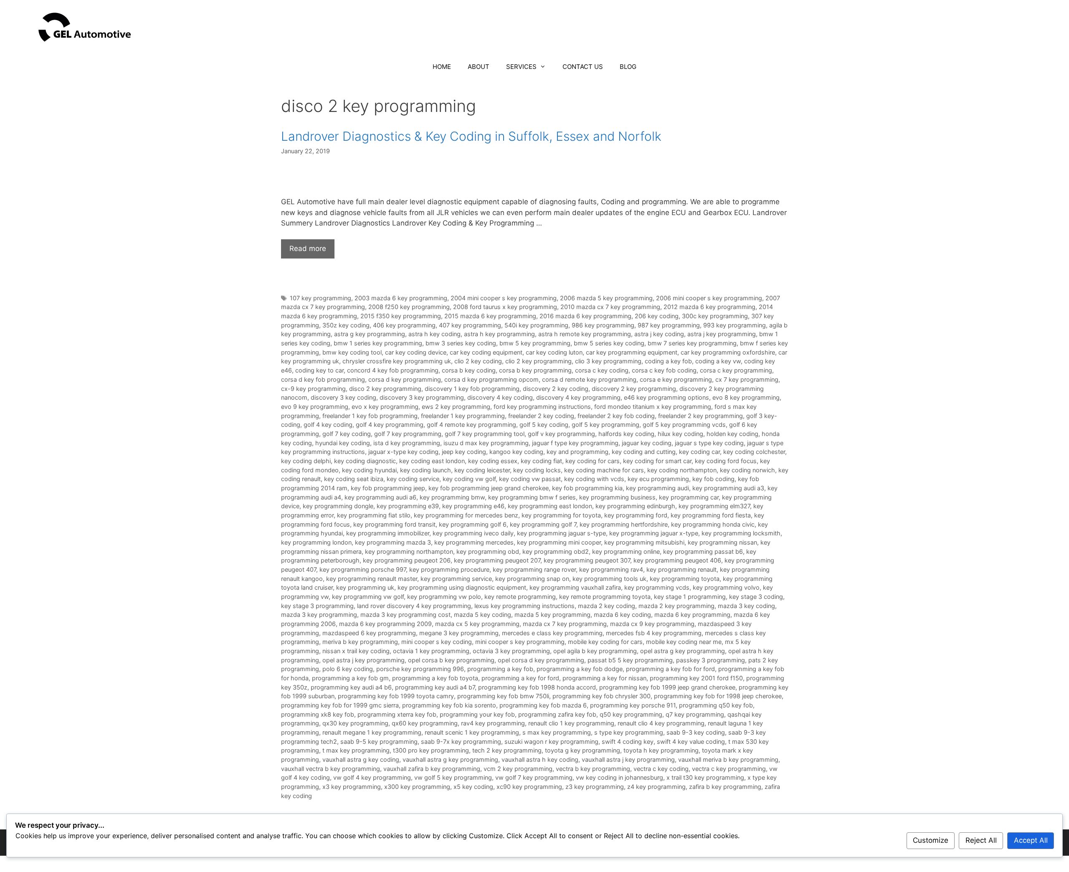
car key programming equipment (631, 352)
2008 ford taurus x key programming (505, 306)
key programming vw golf (368, 596)
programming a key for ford (520, 678)
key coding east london (432, 460)
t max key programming (356, 750)
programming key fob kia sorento (449, 705)
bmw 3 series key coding (461, 343)
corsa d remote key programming (589, 379)
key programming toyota (684, 578)
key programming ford (635, 515)
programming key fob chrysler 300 (601, 696)
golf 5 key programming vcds (684, 424)
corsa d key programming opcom (491, 379)
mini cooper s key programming (520, 641)
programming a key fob (500, 668)
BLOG (628, 67)
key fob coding (713, 478)
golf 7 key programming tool (484, 433)
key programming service (456, 578)
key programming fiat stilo (373, 515)
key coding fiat (541, 460)
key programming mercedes (474, 542)
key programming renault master (371, 578)
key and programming (577, 451)
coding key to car (319, 370)
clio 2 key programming (538, 361)
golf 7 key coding (346, 433)
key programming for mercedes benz (466, 515)
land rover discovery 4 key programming (414, 605)
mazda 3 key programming (319, 614)
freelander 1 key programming (463, 415)
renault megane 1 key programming (371, 732)
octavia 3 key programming (511, 650)
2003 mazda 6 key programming (401, 298)
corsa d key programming (404, 379)
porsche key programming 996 (420, 668)
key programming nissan (722, 542)
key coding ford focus (726, 460)
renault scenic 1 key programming (472, 732)
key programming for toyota (561, 515)
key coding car (699, 451)
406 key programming (404, 325)
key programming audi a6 (380, 497)
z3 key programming (594, 786)
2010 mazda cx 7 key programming (610, 306)
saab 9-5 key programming (379, 741)
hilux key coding (680, 433)
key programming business (617, 497)
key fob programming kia (587, 488)
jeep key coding (464, 451)
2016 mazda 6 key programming (585, 315)
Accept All (1031, 840)
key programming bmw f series (532, 497)
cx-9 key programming (313, 388)
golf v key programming (561, 433)
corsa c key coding (601, 370)
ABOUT (478, 67)
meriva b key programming (360, 641)
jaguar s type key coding (709, 442)
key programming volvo (726, 587)
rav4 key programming (493, 723)
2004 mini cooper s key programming (504, 298)
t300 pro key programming (431, 750)
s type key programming (628, 732)
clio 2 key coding (478, 361)
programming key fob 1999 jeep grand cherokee (667, 687)
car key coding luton (554, 352)
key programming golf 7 (543, 524)
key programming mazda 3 (393, 542)
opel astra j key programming (363, 660)
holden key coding (732, 433)
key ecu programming (658, 478)
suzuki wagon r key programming (551, 741)
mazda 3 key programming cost (405, 614)
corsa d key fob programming (323, 379)
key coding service (413, 478)
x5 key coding (473, 786)
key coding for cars (592, 460)
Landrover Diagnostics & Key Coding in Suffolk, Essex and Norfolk (471, 136)
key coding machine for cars (604, 470)
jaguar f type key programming (575, 442)
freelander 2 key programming (700, 415)
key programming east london (550, 506)
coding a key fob (668, 361)
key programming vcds (656, 587)
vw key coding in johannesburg (619, 777)
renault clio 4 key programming (661, 723)
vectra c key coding (661, 768)
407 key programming (470, 325)
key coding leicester (482, 470)
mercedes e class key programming (552, 632)
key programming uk (365, 587)
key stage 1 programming (690, 596)
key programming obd (487, 551)
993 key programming (734, 325)
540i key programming (536, 325)
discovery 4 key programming (578, 397)
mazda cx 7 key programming (565, 623)
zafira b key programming (725, 786)
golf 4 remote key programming (471, 424)
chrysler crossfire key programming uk (396, 361)
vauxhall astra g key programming (450, 759)
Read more (307, 248)
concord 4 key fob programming (392, 370)
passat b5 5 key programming (630, 660)
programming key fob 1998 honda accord (537, 687)
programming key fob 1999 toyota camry (396, 696)
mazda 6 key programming (692, 614)
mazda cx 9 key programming (652, 623)
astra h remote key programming (584, 333)
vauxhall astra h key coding (540, 759)
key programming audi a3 (728, 488)
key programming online (626, 551)
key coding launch (425, 470)
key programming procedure (449, 569)
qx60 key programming (425, 723)
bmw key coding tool (352, 352)
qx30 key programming (355, 723)
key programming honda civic (713, 524)
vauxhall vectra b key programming (330, 768)
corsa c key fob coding (664, 370)
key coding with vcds (594, 478)
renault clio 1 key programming (571, 723)
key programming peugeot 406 (677, 560)
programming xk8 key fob (317, 714)
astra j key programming (721, 333)
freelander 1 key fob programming (370, 415)
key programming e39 (408, 506)
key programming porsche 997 (362, 569)
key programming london (316, 542)
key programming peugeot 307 (587, 560)
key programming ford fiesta (711, 515)
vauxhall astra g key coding (360, 759)
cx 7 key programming (746, 379)
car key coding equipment (486, 352)
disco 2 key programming (385, 388)
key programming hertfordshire (624, 524)
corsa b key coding (469, 370)
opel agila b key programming (595, 650)
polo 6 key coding (347, 668)
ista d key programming (406, 442)
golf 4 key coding (328, 424)
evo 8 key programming (746, 397)
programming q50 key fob (716, 705)
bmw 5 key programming (534, 343)
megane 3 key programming (459, 632)
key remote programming (520, 596)
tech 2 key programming (507, 750)
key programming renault (681, 569)
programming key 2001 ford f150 (696, 678)
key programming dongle (338, 506)
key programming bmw (452, 497)
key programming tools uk (609, 578)
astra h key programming (499, 333)
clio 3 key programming (608, 361)
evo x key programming (385, 406)
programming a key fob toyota (435, 678)
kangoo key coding (516, 451)
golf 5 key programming (605, 424)
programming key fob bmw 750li (503, 696)
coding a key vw (718, 361)
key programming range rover (534, 569)
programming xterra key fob (396, 714)
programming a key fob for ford (670, 668)
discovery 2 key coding (555, 388)
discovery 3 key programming (422, 397)
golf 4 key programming (389, 424)
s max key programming (556, 732)
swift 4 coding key (628, 741)
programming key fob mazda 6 (543, 705)
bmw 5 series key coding (609, 343)
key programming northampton (409, 551)
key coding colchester (754, 451)
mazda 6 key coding (622, 614)
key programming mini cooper (559, 542)
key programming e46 (473, 506)
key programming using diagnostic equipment (462, 587)
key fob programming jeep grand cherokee (488, 488)
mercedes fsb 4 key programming (654, 632)
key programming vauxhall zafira (575, 587)
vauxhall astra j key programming (628, 759)
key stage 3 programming (317, 605)
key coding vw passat (530, 478)
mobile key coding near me (684, 641)
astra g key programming (369, 333)
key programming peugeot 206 (407, 560)
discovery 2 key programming (634, 388)
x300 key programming (417, 786)
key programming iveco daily (473, 533)
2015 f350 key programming (400, 315)
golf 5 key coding (543, 424)
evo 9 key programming (314, 406)
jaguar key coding (646, 442)
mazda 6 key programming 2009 (385, 623)
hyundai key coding (342, 442)
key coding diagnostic (365, 460)
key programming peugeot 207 (497, 560)
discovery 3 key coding (343, 397)
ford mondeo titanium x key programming (652, 406)
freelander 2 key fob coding (616, 415)
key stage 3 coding (756, 596)
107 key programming (320, 298)
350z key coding (346, 325)
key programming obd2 (555, 551)
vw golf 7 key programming (533, 777)
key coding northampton (682, 470)
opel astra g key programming (682, 650)
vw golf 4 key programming (372, 777)
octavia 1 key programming (431, 650)
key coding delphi (306, 460)
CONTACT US (582, 67)
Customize (930, 840)
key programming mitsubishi (644, 542)
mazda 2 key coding (606, 605)
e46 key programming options (666, 397)
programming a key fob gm (350, 678)
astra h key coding (434, 333)
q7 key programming (695, 714)
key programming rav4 (611, 569)
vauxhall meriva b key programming (728, 759)
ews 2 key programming (456, 406)
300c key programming (715, 315)
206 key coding (657, 315)
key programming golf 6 (473, 524)
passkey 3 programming (710, 660)
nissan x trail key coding (356, 650)
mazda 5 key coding (482, 614)
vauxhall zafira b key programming (431, 768)
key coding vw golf (469, 478)
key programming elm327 (714, 506)
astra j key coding (659, 333)
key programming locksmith (741, 533)
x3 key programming (351, 786)
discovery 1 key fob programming (472, 388)
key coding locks (537, 470)
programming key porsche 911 (633, 705)
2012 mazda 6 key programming (709, 306)
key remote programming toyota (605, 596)
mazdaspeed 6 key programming (369, 632)
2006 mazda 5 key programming (606, 298)
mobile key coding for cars (605, 641)
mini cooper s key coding (436, 641)
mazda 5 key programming (552, 614)
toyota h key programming (661, 750)
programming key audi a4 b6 (351, 687)
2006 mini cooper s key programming (709, 298)
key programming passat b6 (703, 551)
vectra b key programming (593, 768)
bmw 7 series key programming (692, 343)
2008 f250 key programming (409, 306)
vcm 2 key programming (518, 768)
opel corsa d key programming (541, 660)
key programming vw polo (444, 596)
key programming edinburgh (635, 506)
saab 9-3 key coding (695, 732)
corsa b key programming (535, 370)
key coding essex (492, 460)
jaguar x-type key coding (403, 451)
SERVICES (521, 67)
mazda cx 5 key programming (477, 623)
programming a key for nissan (604, 678)
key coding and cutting (644, 451)
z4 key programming (656, 786)
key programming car (689, 497)
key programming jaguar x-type (653, 533)
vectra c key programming (729, 768)
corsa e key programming (676, 379)
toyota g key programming (582, 750)
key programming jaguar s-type (561, 533)
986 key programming (603, 325)
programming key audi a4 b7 (435, 687)
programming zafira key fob (557, 714)
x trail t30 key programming (705, 777)
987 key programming (669, 325)
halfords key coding (626, 433)
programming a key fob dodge (580, 668)
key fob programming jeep (388, 488)
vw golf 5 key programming (453, 777)
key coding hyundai (369, 470)
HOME (442, 67)
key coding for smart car (657, 460)
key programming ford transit (394, 524)
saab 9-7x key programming (461, 741)
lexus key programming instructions (524, 605)
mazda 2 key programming (676, 605)
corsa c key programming (736, 370)
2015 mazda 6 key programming (490, 315)
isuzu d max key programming (486, 442)
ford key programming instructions (542, 406)
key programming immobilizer (387, 533)
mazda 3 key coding (746, 605)
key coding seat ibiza (353, 478)
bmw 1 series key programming (378, 343)
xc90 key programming (529, 786)
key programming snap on (532, 578)
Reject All (981, 840)
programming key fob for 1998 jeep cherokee (718, 696)
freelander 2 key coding (541, 415)
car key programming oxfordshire (728, 352)
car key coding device (415, 352)
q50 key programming (631, 714)
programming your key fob (477, 714)
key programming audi (657, 488)
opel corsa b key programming (451, 660)
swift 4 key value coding (691, 741)
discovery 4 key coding (500, 397)
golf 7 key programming (407, 433)
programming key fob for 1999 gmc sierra (340, 705)
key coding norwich (747, 470)
